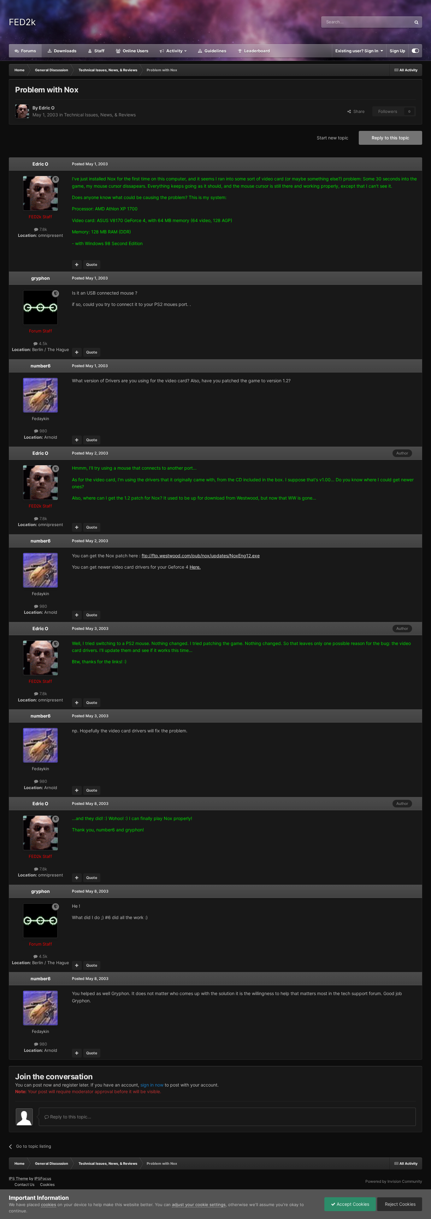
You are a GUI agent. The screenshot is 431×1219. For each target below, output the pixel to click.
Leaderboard (256, 50)
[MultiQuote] (77, 264)
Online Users (135, 50)
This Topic (393, 22)
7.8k (42, 229)
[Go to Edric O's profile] (22, 111)
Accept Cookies (352, 1204)
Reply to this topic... (70, 1116)
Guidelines (215, 50)
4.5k (42, 343)
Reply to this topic (390, 137)
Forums (28, 50)
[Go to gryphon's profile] (40, 307)
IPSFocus (42, 1178)
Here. (195, 567)
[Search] (416, 22)
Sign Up (397, 50)
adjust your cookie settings (199, 1204)
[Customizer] (415, 50)
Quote (91, 264)
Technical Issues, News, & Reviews (100, 114)
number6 (40, 365)
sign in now (151, 1084)
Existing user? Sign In (357, 50)
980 (42, 430)
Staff (98, 50)
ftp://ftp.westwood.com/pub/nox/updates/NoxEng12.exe (201, 555)
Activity (174, 50)
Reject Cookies (400, 1204)
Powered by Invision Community (393, 1181)
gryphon (40, 278)
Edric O (47, 107)
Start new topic (332, 137)
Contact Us (24, 1184)
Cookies (47, 1184)
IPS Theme (18, 1178)
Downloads (64, 50)
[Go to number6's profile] (40, 395)
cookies (48, 1204)
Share (358, 111)
